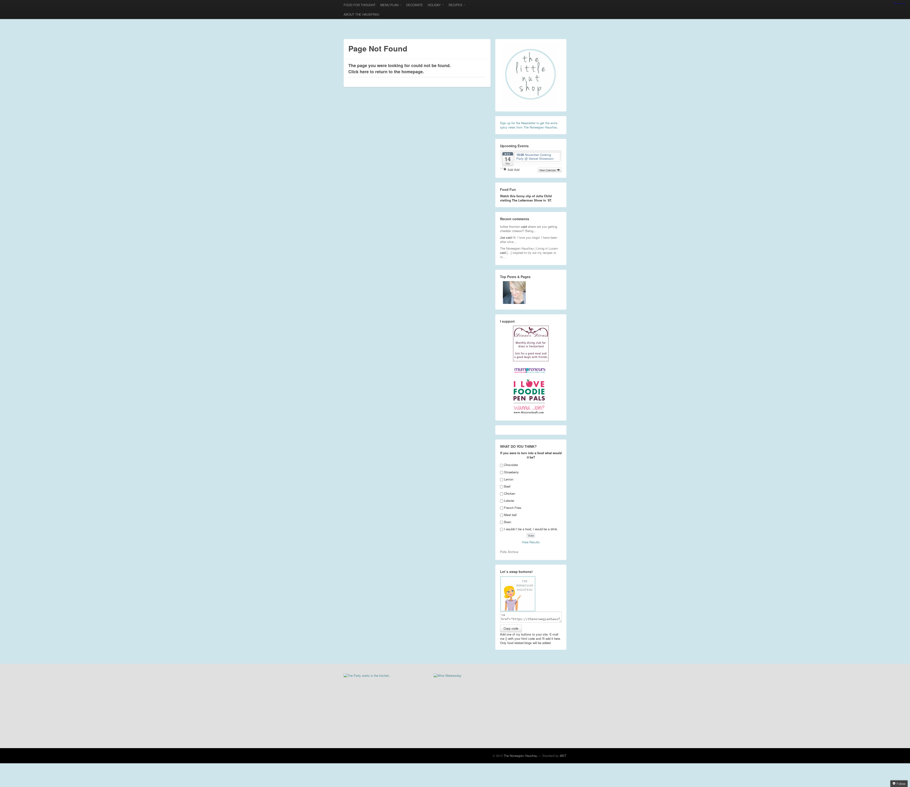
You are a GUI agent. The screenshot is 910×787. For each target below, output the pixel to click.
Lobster (509, 500)
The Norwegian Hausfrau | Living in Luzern (529, 248)
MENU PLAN (389, 5)
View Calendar (548, 170)
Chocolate (511, 464)
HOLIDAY (434, 5)
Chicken (509, 493)
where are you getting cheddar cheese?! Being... (528, 228)
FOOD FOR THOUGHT (360, 5)
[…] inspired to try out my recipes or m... (528, 254)
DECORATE (414, 5)
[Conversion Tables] (514, 292)
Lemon (508, 479)
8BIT (563, 755)
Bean (507, 522)
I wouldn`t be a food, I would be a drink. (531, 529)
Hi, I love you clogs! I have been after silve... (528, 239)
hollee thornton (510, 226)
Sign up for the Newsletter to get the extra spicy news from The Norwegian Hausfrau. (529, 125)
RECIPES (455, 5)
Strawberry (511, 472)
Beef (507, 486)
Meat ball (510, 514)
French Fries (512, 507)
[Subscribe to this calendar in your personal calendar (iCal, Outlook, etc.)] (501, 168)
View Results (531, 542)
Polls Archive (509, 551)
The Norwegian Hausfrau (520, 755)
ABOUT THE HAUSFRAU (361, 14)
